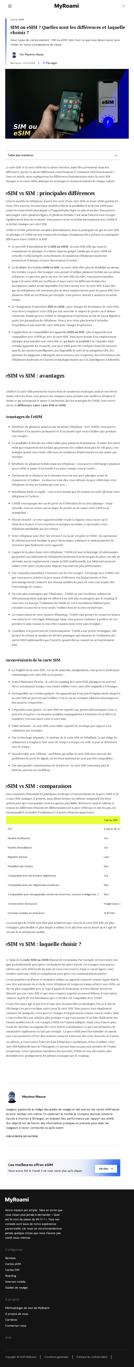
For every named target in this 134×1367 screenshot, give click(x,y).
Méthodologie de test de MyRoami (27, 1308)
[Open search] (123, 6)
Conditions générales (56, 1357)
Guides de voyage (16, 1287)
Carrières (11, 1320)
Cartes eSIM (13, 1264)
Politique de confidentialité (92, 1357)
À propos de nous (16, 1314)
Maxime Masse (34, 54)
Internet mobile (15, 1281)
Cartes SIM (12, 1270)
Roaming (10, 1276)
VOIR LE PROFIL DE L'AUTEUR (21, 1136)
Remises (10, 1258)
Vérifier (104, 1168)
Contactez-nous (15, 1325)
